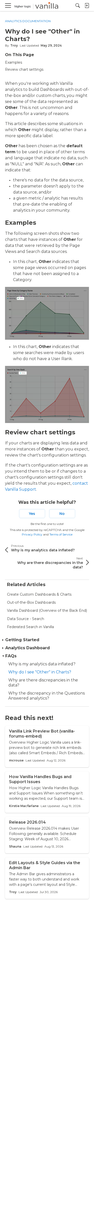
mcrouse (16, 760)
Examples (13, 62)
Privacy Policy (32, 534)
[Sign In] (86, 5)
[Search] (77, 5)
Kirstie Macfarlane (24, 806)
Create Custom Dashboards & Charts (39, 594)
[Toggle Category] (3, 640)
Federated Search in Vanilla (30, 627)
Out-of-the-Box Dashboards (31, 602)
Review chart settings (24, 69)
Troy (14, 45)
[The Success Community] (36, 6)
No (62, 513)
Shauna (15, 846)
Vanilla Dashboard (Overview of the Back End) (47, 610)
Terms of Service (60, 534)
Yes (32, 513)
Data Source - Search (25, 619)
